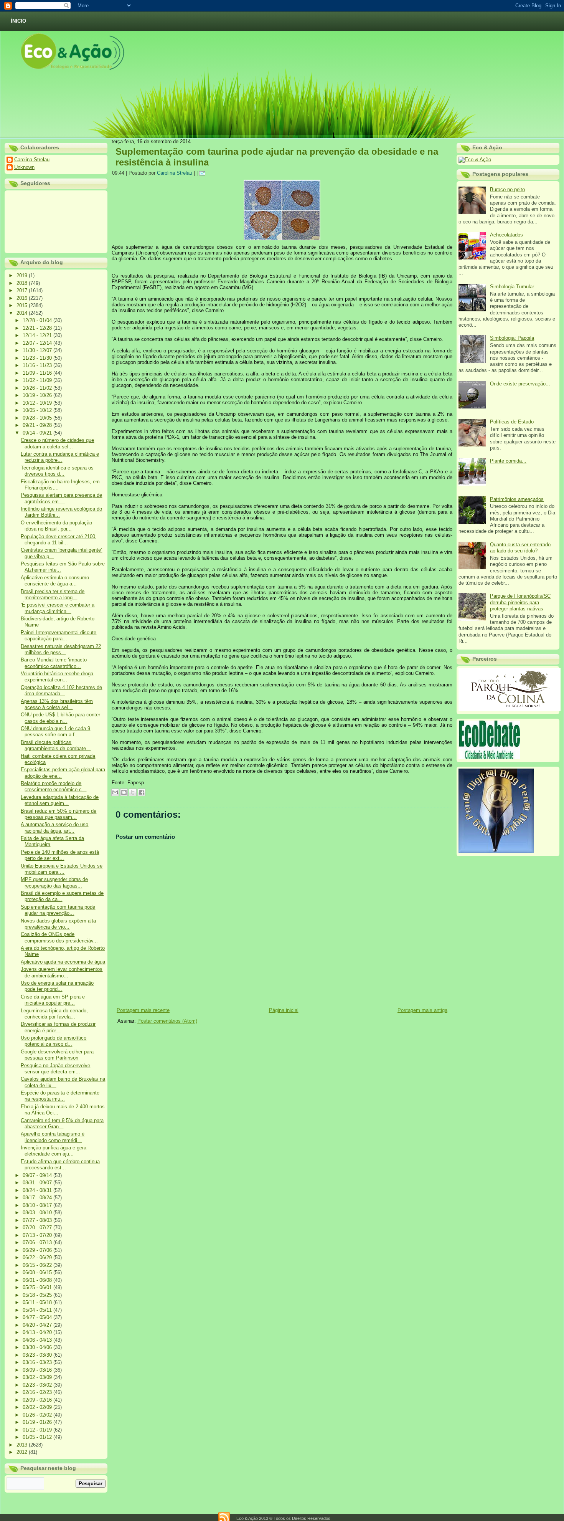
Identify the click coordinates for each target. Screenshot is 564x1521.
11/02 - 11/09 (38, 380)
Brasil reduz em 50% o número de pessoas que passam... (58, 814)
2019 (22, 275)
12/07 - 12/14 (38, 343)
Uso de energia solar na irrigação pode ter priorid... (57, 986)
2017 (22, 290)
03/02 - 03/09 (38, 1377)
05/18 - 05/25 (38, 1295)
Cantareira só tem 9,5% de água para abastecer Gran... (62, 1123)
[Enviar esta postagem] (203, 173)
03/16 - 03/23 (38, 1362)
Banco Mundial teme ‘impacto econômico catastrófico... (54, 663)
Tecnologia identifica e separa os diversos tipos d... (57, 471)
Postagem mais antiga (422, 1010)
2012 (22, 1452)
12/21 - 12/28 (38, 328)
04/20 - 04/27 (38, 1325)
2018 (22, 283)
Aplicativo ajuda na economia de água (63, 962)
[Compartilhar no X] (133, 792)
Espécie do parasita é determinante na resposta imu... (60, 1096)
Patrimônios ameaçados (517, 499)
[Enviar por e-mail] (115, 792)
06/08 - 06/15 (38, 1272)
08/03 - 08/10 (38, 1212)
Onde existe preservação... (520, 384)
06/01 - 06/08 (38, 1280)
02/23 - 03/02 (38, 1385)
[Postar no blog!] (124, 792)
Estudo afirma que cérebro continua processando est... (60, 1165)
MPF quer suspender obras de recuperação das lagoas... (54, 882)
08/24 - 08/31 (38, 1190)
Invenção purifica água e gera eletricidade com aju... (53, 1151)
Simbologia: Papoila (512, 338)
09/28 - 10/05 (38, 418)
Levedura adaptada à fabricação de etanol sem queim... (60, 800)
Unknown (24, 167)
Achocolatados (506, 235)
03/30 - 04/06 (38, 1347)
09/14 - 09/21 (38, 433)
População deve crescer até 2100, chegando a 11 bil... (59, 540)
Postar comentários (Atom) (167, 1021)
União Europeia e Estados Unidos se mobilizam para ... (61, 869)
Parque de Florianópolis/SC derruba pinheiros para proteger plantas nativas (520, 602)
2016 (22, 298)
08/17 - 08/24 (38, 1197)
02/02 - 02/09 (38, 1407)
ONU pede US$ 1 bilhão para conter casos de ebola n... (60, 718)
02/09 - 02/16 (38, 1400)
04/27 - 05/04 (38, 1317)
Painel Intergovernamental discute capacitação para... (58, 635)
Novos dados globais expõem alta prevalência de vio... (58, 924)
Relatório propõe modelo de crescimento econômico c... (53, 786)
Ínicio (18, 21)
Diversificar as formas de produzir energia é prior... (58, 1027)
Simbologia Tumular (512, 286)
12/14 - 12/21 (38, 335)
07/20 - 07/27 (38, 1227)
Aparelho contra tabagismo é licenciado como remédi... (52, 1137)
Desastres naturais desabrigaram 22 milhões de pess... (61, 649)
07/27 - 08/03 (38, 1220)
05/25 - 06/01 (38, 1287)
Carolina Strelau (31, 159)
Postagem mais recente (143, 1010)
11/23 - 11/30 (38, 358)
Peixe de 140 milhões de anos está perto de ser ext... (60, 855)
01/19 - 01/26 (38, 1422)
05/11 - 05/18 (38, 1302)
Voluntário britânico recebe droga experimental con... (57, 677)
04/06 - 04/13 (38, 1340)
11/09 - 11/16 (38, 373)
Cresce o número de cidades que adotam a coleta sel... (57, 443)
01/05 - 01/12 (38, 1437)
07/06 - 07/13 (38, 1242)
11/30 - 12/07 (38, 350)
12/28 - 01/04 (38, 320)
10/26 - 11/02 (38, 388)
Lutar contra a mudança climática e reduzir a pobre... (60, 457)
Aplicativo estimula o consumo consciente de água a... (55, 581)
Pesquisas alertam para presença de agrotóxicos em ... (61, 498)
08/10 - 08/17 (38, 1205)
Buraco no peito (507, 189)
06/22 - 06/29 (38, 1257)
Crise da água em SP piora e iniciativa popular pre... (53, 1000)
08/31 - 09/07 (38, 1182)
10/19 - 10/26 (38, 395)
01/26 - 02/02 (38, 1415)
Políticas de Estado (512, 422)
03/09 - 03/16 (38, 1370)
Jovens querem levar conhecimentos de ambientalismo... (61, 972)
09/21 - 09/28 (38, 425)
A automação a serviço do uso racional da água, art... (54, 827)
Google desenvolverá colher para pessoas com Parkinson (57, 1055)
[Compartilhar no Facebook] (141, 792)
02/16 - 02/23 (38, 1392)
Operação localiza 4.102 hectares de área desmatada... (61, 690)
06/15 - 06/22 (38, 1265)
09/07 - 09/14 (38, 1175)
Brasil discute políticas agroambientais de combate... (56, 745)
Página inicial (283, 1010)
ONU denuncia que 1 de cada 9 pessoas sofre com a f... (55, 731)
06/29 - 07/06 (38, 1250)
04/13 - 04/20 (38, 1332)
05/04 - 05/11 (38, 1310)
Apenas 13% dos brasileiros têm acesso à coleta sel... (57, 704)
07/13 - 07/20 (38, 1235)
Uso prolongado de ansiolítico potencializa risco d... (53, 1041)
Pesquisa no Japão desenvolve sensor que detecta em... (55, 1069)
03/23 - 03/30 (38, 1355)
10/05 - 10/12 (38, 410)
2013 (22, 1445)
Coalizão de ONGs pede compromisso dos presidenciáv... (59, 937)
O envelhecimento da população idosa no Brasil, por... (56, 526)
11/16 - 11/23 (38, 365)
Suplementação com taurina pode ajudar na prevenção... (58, 910)
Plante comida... (508, 461)
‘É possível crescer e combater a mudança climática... (57, 608)
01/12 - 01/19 (38, 1430)
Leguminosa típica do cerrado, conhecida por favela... (54, 1014)
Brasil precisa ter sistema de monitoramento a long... (52, 594)
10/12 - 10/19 (38, 403)
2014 (22, 313)
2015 (22, 305)
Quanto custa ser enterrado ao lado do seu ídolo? (520, 548)
